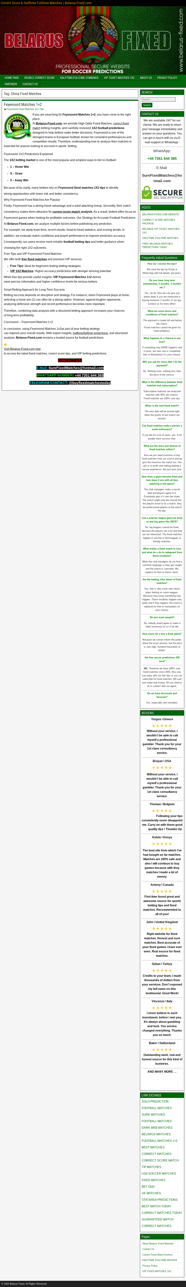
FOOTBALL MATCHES (157, 1108)
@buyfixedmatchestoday (90, 383)
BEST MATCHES (153, 1147)
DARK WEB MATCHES (157, 1127)
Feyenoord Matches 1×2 (23, 104)
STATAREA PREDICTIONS (160, 1199)
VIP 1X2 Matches (21, 271)
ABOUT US (146, 78)
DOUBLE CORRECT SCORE (39, 78)
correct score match (66, 211)
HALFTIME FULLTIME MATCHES (160, 238)
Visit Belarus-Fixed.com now (22, 348)
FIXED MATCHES (153, 1180)
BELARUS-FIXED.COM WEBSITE (160, 214)
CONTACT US (30, 84)
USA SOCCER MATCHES (159, 1173)
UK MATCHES (151, 1193)
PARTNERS (11, 84)
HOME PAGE (12, 78)
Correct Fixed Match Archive (157, 1254)
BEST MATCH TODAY (156, 1206)
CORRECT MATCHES (156, 1153)
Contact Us (148, 1249)
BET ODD (148, 1186)
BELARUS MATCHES (156, 1134)
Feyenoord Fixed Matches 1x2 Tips (25, 109)
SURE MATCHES (153, 1114)
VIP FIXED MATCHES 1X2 (156, 1271)
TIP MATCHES (151, 1167)
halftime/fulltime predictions (90, 333)
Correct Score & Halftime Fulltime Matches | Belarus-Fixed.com (46, 3)
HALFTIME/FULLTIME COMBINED (79, 78)
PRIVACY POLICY (167, 78)
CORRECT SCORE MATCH (160, 1160)
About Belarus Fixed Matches (158, 1243)
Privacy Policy (150, 1265)
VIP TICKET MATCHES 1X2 (119, 78)
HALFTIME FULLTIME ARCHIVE (159, 1260)
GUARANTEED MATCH (157, 1219)
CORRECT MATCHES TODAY (162, 1212)
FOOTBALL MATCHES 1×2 (159, 1140)
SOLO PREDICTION (155, 1101)
